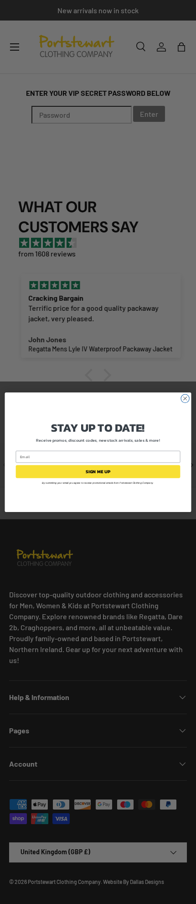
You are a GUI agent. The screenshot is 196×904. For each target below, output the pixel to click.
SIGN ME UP (98, 471)
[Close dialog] (185, 398)
